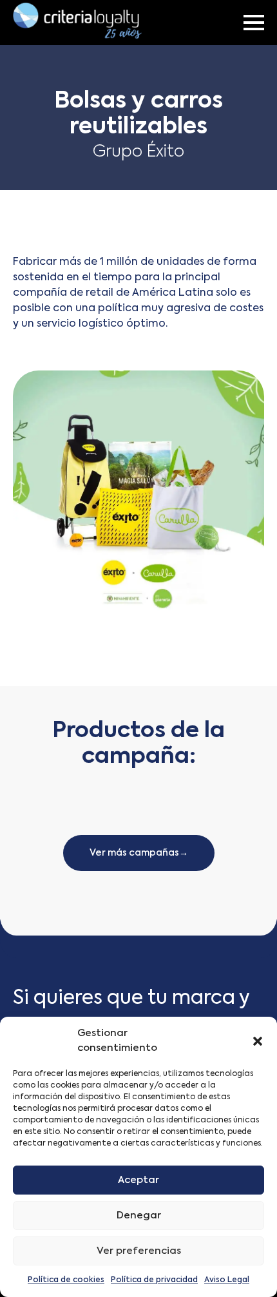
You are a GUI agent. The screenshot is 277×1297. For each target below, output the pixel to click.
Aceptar (138, 1180)
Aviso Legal (226, 1280)
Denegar (139, 1215)
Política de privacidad (154, 1280)
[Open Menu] (254, 22)
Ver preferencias (139, 1251)
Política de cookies (66, 1280)
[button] (257, 1041)
